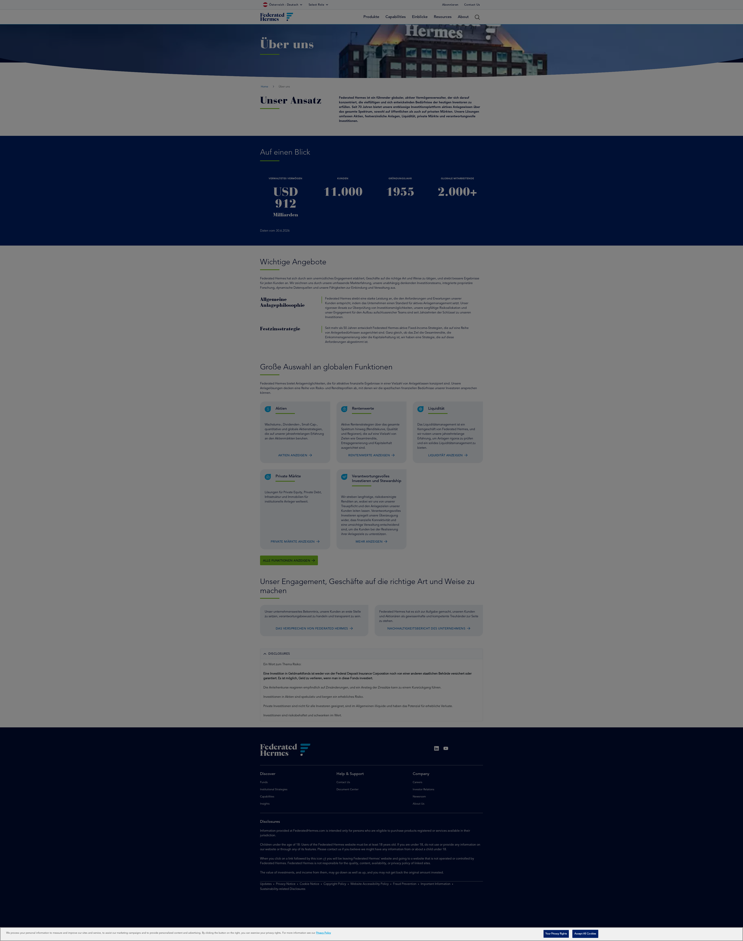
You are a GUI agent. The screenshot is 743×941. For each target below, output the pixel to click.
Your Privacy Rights (556, 933)
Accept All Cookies (585, 933)
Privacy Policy (323, 933)
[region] (371, 934)
